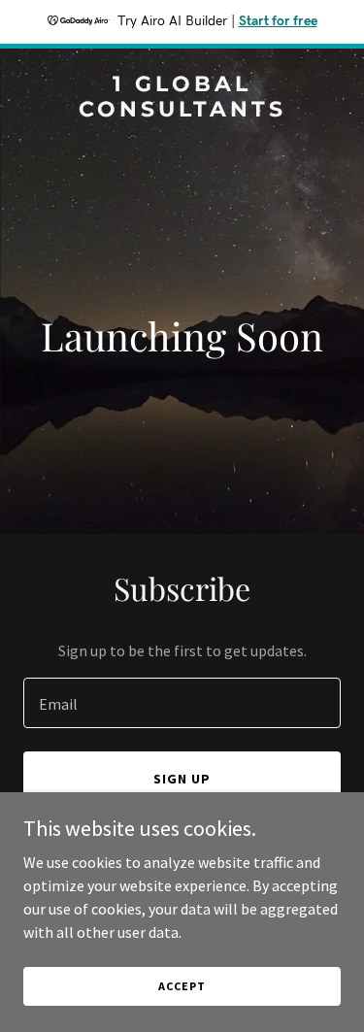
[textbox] (182, 703)
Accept (181, 986)
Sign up (182, 778)
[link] (182, 110)
